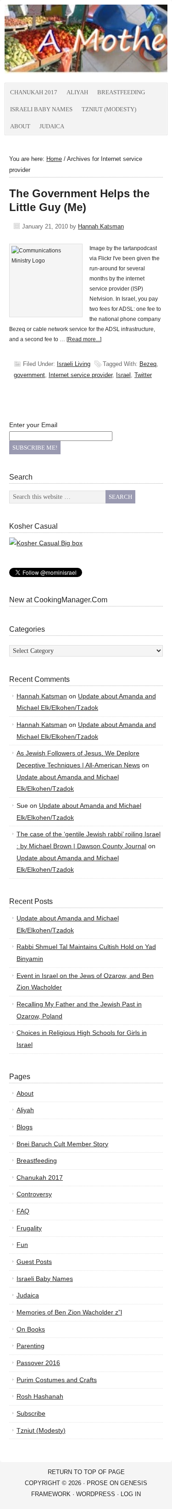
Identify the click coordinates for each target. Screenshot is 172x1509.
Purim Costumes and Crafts (57, 1379)
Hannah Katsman (101, 226)
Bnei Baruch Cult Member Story (62, 1144)
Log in (131, 1494)
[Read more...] (84, 339)
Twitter (143, 375)
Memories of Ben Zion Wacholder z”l (69, 1312)
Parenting (30, 1345)
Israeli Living (73, 363)
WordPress (95, 1494)
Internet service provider (80, 375)
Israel (123, 375)
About (20, 126)
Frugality (29, 1228)
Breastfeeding (121, 92)
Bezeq (147, 363)
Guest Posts (34, 1261)
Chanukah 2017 (33, 92)
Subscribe (31, 1413)
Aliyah (77, 92)
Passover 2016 (38, 1362)
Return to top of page (86, 1472)
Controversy (34, 1194)
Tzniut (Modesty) (109, 109)
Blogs (25, 1127)
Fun (22, 1244)
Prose (97, 1483)
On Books (31, 1329)
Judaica (51, 126)
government (29, 375)
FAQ (23, 1211)
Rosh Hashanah (40, 1396)
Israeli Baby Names (41, 109)
